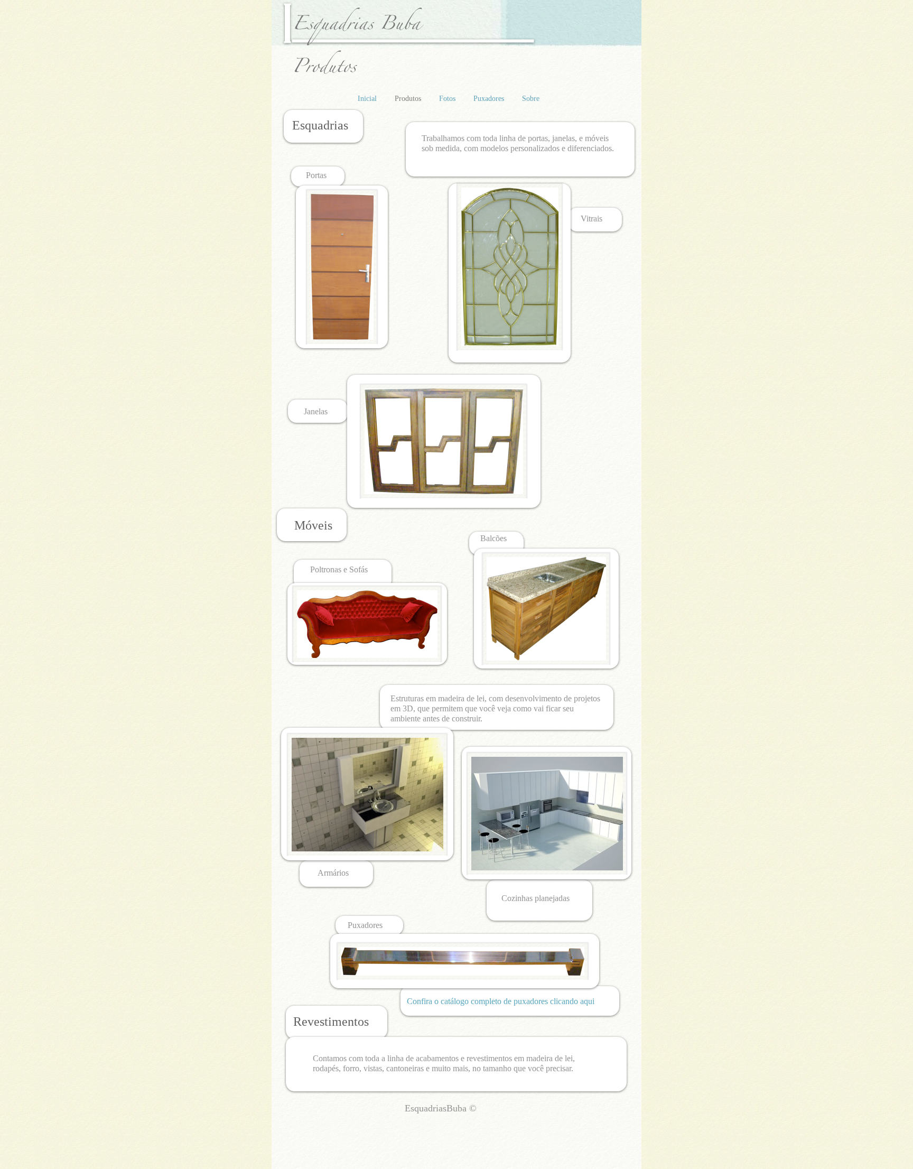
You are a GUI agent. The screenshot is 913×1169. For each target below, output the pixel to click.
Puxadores (489, 98)
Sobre (530, 98)
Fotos (448, 98)
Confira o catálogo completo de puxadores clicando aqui (500, 1001)
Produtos (409, 98)
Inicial (368, 98)
